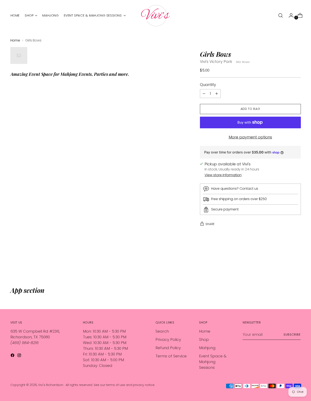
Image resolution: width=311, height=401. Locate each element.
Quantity (208, 84)
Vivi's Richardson (51, 385)
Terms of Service (171, 356)
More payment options (250, 137)
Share (210, 224)
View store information (223, 175)
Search (162, 331)
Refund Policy (168, 347)
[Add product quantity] (204, 93)
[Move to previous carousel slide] (287, 263)
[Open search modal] (280, 15)
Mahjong (207, 347)
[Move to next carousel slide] (297, 263)
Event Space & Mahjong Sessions (212, 361)
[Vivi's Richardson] (155, 15)
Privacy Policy (168, 339)
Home (15, 40)
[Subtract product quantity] (216, 93)
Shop (204, 339)
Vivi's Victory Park (216, 61)
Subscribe (292, 334)
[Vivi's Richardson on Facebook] (12, 356)
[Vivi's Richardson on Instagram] (19, 356)
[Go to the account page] (289, 15)
